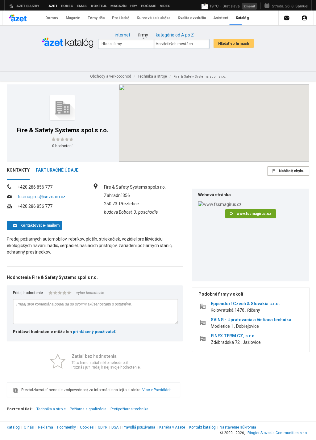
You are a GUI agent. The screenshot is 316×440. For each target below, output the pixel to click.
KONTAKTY (18, 170)
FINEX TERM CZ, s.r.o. (233, 335)
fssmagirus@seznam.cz (41, 196)
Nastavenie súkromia (238, 427)
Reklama (45, 427)
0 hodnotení (62, 146)
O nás (29, 427)
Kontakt (202, 427)
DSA (114, 427)
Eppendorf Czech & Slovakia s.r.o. (245, 303)
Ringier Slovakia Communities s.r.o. (277, 433)
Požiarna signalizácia (88, 409)
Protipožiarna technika (129, 409)
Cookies (87, 427)
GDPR (102, 427)
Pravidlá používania (139, 427)
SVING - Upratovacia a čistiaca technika (251, 319)
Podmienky (66, 427)
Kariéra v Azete (172, 427)
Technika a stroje (51, 409)
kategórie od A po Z (175, 34)
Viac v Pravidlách (157, 390)
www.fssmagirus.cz (254, 213)
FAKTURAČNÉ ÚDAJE (57, 170)
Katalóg (13, 427)
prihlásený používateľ (94, 331)
